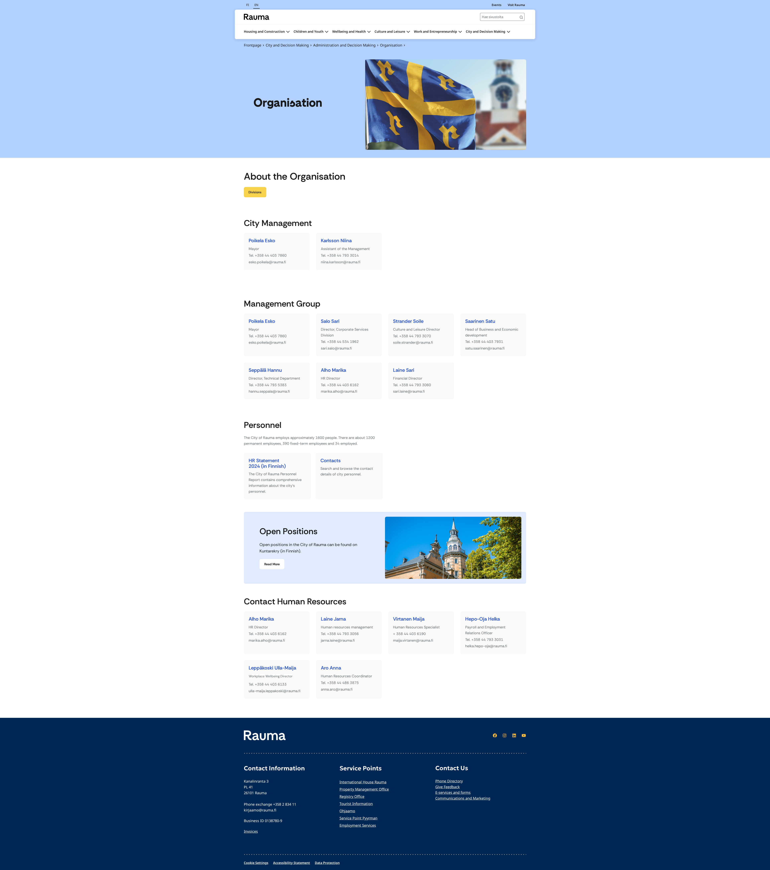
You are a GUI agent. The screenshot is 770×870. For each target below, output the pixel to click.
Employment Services (357, 825)
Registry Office (351, 796)
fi (247, 5)
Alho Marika (333, 370)
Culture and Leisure (390, 31)
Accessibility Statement (291, 863)
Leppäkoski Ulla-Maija (272, 668)
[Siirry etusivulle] (256, 17)
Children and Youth (308, 31)
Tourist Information (356, 803)
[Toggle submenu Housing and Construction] (288, 31)
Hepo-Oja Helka (482, 619)
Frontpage (252, 45)
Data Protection (327, 863)
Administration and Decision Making (344, 45)
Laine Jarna (333, 619)
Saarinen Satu (480, 321)
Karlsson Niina (336, 241)
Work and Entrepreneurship (435, 31)
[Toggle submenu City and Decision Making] (508, 31)
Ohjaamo (347, 810)
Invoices (251, 831)
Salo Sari (330, 321)
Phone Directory (449, 781)
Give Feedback (447, 786)
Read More (272, 564)
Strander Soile (408, 321)
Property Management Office (364, 789)
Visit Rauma (516, 5)
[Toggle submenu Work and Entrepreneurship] (460, 31)
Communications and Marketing (462, 798)
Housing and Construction (264, 31)
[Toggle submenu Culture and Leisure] (408, 31)
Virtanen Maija (409, 619)
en (256, 5)
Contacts (330, 460)
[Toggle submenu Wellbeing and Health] (369, 31)
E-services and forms (453, 792)
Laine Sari (403, 370)
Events (496, 5)
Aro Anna (331, 668)
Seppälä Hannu (265, 370)
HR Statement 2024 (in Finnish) (267, 463)
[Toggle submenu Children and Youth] (326, 31)
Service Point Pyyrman (358, 818)
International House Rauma (362, 782)
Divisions (254, 192)
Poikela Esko (262, 241)
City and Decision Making (485, 31)
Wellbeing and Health (349, 31)
